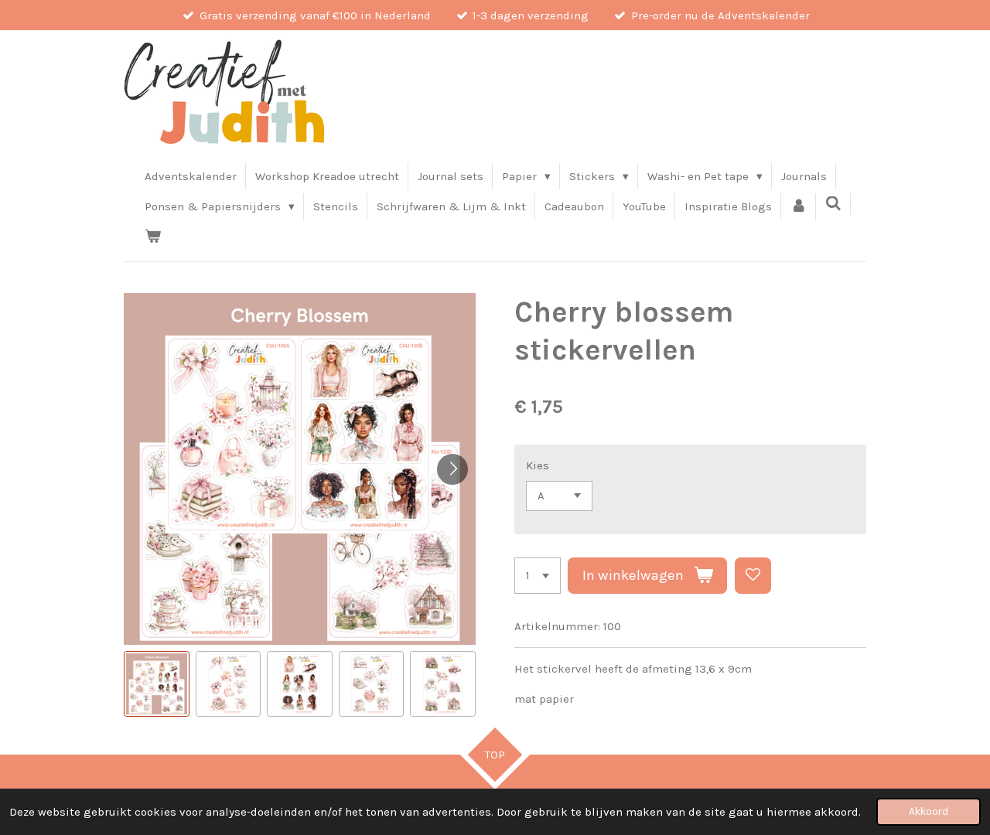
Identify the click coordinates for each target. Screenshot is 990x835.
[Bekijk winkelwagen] (152, 236)
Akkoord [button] (928, 811)
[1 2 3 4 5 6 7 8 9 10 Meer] (537, 575)
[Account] (798, 206)
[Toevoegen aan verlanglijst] (753, 575)
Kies (537, 465)
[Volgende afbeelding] (452, 469)
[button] (156, 684)
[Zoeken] (833, 204)
